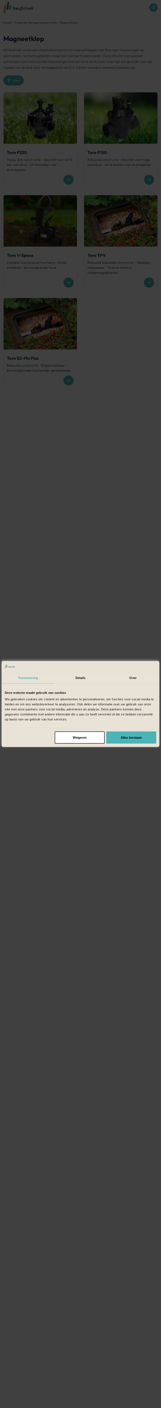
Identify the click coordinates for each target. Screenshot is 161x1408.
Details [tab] (80, 677)
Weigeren (80, 737)
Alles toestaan (131, 737)
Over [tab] (132, 677)
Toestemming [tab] (28, 677)
